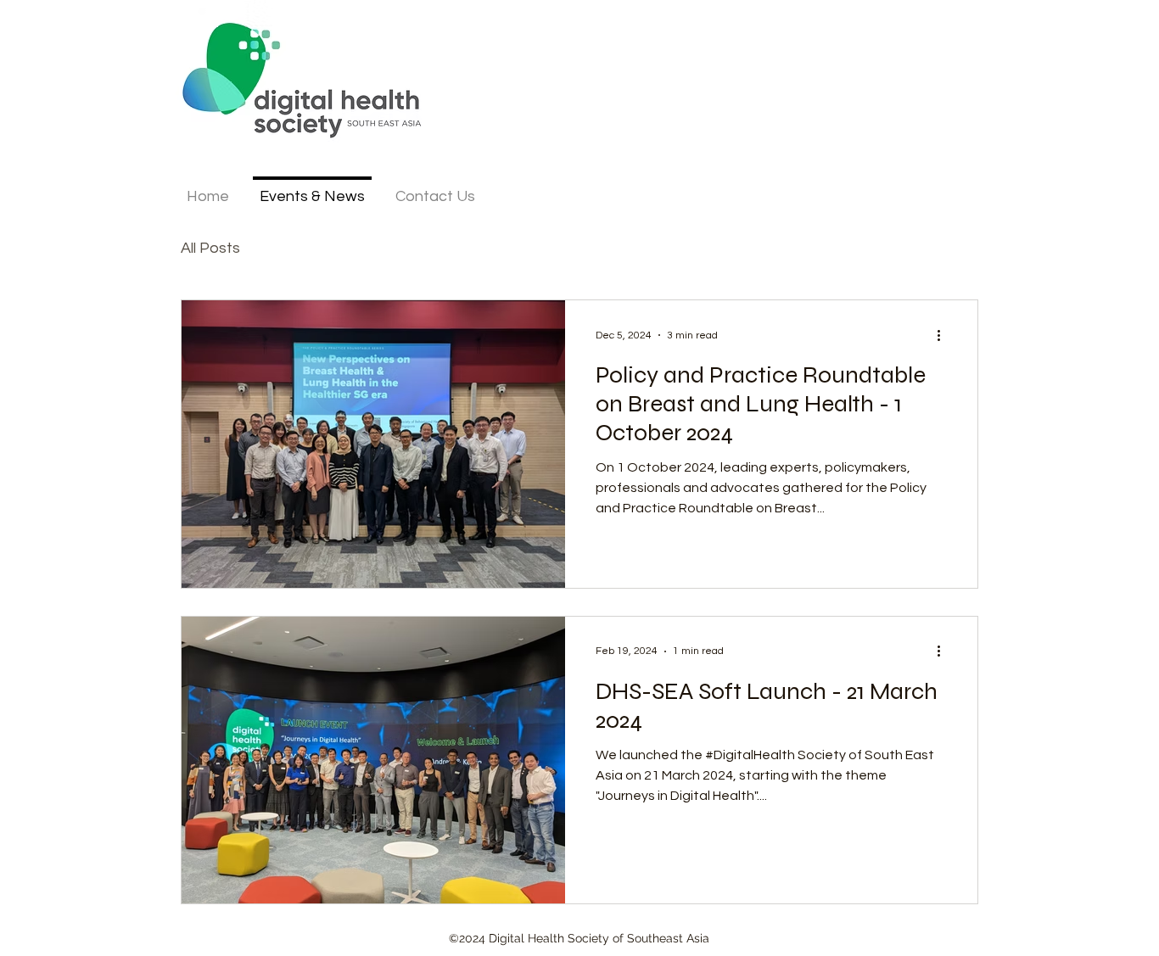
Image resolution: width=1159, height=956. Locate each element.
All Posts (210, 248)
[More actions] (944, 335)
